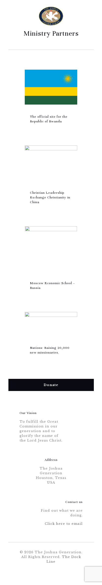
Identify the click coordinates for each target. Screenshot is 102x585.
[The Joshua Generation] (51, 12)
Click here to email (64, 524)
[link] (51, 87)
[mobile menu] (87, 13)
